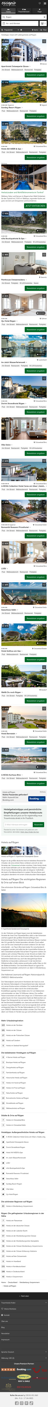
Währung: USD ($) (7, 1358)
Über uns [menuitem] (4, 1321)
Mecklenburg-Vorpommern (30, 1282)
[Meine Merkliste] (39, 3)
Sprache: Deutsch (7, 1352)
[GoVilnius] (24, 1387)
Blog (3, 1327)
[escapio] (9, 3)
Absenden (38, 824)
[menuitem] (24, 1309)
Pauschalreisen (23, 12)
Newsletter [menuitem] (5, 1333)
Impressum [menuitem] (5, 1340)
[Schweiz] (39, 1378)
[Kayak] (8, 1369)
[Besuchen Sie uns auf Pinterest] (26, 1403)
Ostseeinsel (15, 865)
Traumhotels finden (8, 1303)
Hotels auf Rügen (10, 1286)
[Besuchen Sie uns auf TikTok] (31, 1403)
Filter (45, 30)
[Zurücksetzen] (44, 17)
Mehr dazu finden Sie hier (29, 832)
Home (3, 1282)
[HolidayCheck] (8, 1378)
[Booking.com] (24, 1369)
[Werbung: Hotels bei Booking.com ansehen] (36, 798)
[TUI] (39, 1369)
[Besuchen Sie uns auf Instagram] (21, 1403)
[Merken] (44, 41)
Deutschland (12, 1282)
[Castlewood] (8, 1387)
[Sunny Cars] (24, 1378)
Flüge (40, 12)
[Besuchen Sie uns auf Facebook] (17, 1403)
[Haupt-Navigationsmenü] (45, 3)
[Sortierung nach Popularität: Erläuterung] (21, 30)
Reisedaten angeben (36, 75)
